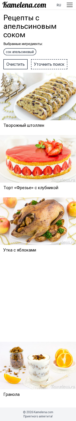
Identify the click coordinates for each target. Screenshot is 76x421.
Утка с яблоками (19, 250)
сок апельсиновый (20, 52)
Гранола (11, 394)
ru (59, 5)
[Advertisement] (38, 298)
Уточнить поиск (49, 64)
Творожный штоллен (23, 125)
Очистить (15, 64)
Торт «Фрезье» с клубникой (30, 187)
